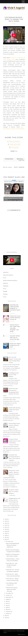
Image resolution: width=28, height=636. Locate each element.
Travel (4, 296)
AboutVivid (5, 272)
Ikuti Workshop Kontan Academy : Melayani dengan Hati (14, 425)
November (8, 593)
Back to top (21, 634)
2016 (6, 539)
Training (5, 294)
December (8, 541)
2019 (6, 533)
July (7, 601)
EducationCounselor (8, 275)
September (8, 597)
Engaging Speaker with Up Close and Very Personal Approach (14, 500)
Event (4, 277)
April (7, 607)
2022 (6, 527)
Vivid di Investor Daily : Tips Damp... (12, 199)
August (7, 599)
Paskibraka (5, 286)
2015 (6, 615)
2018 (6, 535)
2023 (6, 525)
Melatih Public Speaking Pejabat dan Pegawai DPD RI (14, 409)
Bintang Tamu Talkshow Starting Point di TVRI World (15, 345)
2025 (6, 521)
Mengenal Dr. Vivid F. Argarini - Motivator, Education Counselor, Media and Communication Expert (11, 474)
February (8, 611)
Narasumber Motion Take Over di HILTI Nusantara (14, 491)
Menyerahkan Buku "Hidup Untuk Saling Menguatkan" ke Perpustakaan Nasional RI (15, 308)
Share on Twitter (15, 144)
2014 (6, 617)
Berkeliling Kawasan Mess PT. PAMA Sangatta (14, 374)
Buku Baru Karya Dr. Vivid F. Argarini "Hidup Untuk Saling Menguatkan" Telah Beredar (15, 328)
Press (16, 151)
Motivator (5, 283)
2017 (6, 537)
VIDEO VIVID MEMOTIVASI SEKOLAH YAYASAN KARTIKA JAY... (12, 545)
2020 (6, 531)
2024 (6, 523)
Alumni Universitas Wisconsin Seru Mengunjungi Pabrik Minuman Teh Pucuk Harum (11, 392)
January (8, 613)
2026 (6, 519)
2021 (6, 529)
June (7, 603)
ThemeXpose (13, 630)
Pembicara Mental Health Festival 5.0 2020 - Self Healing (14, 441)
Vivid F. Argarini (19, 167)
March (7, 609)
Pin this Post (15, 147)
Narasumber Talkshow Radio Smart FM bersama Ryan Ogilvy (15, 337)
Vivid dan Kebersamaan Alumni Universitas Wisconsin (11, 589)
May (7, 605)
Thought (5, 291)
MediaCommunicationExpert (10, 280)
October (8, 595)
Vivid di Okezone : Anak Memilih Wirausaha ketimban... (11, 565)
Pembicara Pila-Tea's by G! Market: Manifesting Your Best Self (15, 317)
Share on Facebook (14, 141)
